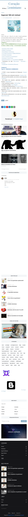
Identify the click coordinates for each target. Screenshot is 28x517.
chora (3, 347)
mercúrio (9, 355)
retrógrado (12, 361)
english (7, 349)
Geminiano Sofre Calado (7, 48)
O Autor (16, 413)
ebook (3, 349)
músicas (3, 357)
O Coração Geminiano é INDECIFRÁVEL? (11, 53)
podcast (16, 357)
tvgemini (7, 365)
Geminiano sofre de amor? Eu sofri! (15, 309)
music (22, 355)
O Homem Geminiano (7, 55)
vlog (19, 365)
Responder (6, 187)
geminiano (4, 353)
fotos (11, 351)
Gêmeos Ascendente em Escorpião (15, 315)
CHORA (2, 413)
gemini (2, 12)
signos (18, 363)
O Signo (2, 407)
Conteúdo (16, 407)
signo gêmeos (12, 363)
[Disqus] (14, 224)
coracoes (17, 347)
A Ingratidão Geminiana (12, 292)
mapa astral (4, 355)
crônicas (21, 347)
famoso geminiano (5, 351)
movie (18, 355)
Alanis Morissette (5, 95)
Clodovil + (4, 78)
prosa (19, 359)
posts (10, 359)
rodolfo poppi (18, 361)
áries (3, 345)
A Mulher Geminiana (6, 50)
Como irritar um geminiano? (13, 298)
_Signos (2, 409)
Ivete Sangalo (14, 84)
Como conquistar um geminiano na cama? (17, 491)
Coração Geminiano (14, 5)
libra (18, 353)
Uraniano (3, 62)
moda (14, 355)
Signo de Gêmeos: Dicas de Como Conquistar (11, 136)
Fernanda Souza (19, 86)
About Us (13, 513)
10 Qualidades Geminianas (8, 51)
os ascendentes (15, 59)
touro (3, 365)
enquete (11, 349)
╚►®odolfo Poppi (8, 17)
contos (12, 347)
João (6, 178)
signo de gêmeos (5, 363)
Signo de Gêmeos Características (8, 150)
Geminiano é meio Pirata (7, 58)
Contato (3, 411)
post (7, 359)
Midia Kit (16, 411)
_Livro (15, 409)
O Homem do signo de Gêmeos (14, 486)
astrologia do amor (14, 345)
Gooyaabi (22, 515)
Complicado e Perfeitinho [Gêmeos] (10, 64)
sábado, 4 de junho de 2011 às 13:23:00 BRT (12, 179)
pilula (8, 357)
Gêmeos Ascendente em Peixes (8, 164)
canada (24, 345)
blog (20, 345)
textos (22, 363)
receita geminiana (5, 361)
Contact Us (18, 513)
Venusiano (23, 61)
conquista (7, 347)
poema (21, 357)
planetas (12, 357)
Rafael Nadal (8, 81)
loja (24, 353)
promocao (15, 359)
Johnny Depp (17, 83)
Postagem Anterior (5, 169)
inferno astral (13, 353)
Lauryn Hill (3, 92)
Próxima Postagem (22, 169)
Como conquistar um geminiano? (14, 474)
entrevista (17, 349)
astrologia (7, 345)
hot (8, 353)
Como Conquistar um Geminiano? (9, 56)
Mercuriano (16, 61)
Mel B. (8, 89)
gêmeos (15, 351)
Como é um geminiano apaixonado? (15, 280)
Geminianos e (8, 59)
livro (21, 353)
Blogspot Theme (11, 515)
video (12, 365)
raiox (23, 359)
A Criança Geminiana (12, 286)
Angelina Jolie (23, 75)
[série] (3, 59)
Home (9, 513)
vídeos (15, 365)
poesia (3, 359)
